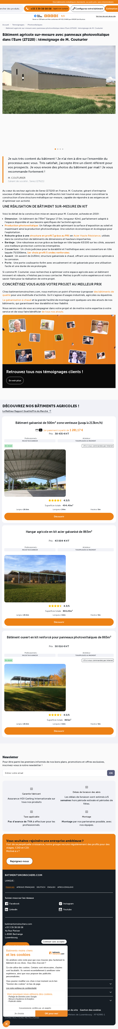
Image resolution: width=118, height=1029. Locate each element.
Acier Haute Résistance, (87, 235)
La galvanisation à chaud (16, 299)
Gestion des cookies (90, 1010)
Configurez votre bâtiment (89, 8)
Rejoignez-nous (19, 861)
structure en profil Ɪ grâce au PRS (49, 235)
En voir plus (15, 380)
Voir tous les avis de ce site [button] (106, 16)
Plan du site (71, 1010)
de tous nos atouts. (53, 311)
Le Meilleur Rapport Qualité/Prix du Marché (25, 411)
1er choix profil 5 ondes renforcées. (48, 252)
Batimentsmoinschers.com (23, 874)
